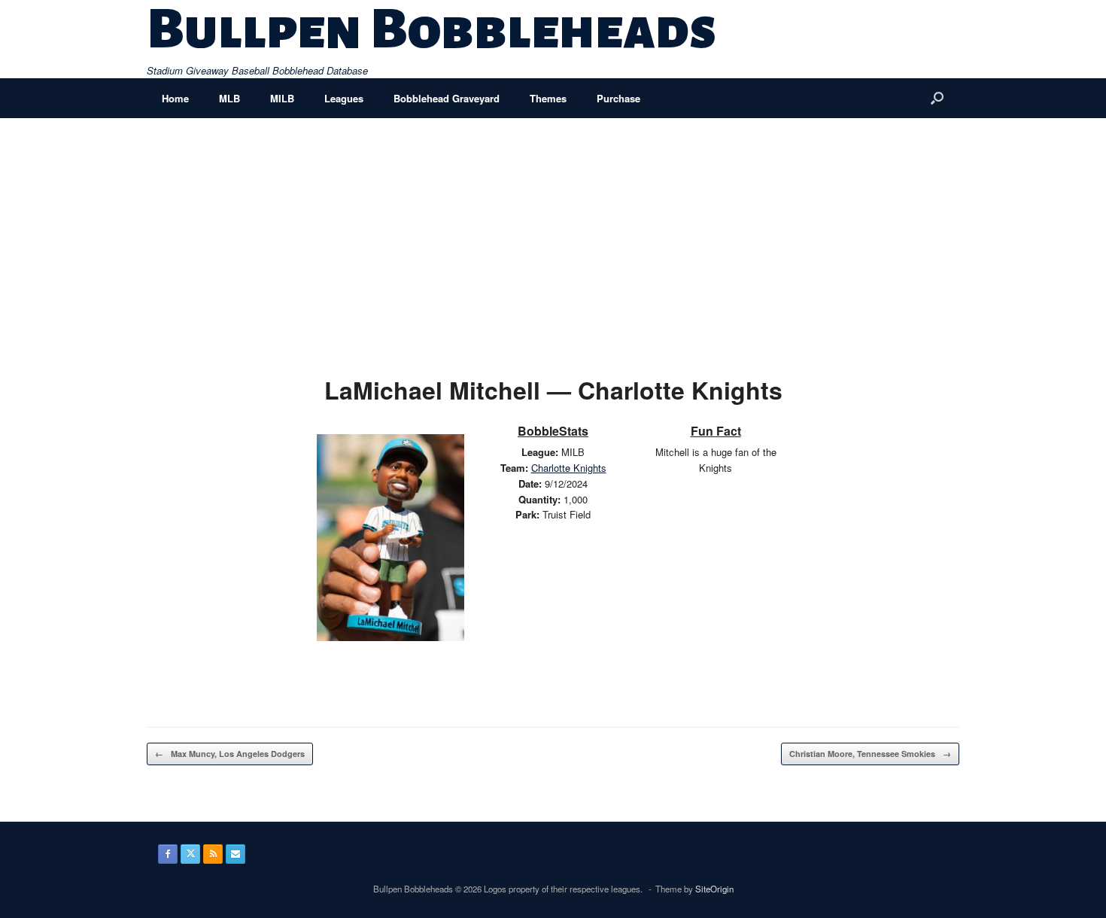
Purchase (618, 98)
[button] (937, 98)
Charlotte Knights (568, 468)
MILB (282, 98)
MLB (229, 98)
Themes (548, 98)
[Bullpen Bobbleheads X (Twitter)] (190, 854)
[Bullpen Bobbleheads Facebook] (168, 854)
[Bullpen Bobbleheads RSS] (213, 854)
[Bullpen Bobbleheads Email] (235, 854)
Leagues (343, 98)
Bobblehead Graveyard (446, 98)
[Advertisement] (553, 231)
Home (175, 98)
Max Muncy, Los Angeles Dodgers (230, 753)
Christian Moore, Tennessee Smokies (870, 753)
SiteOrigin (714, 889)
